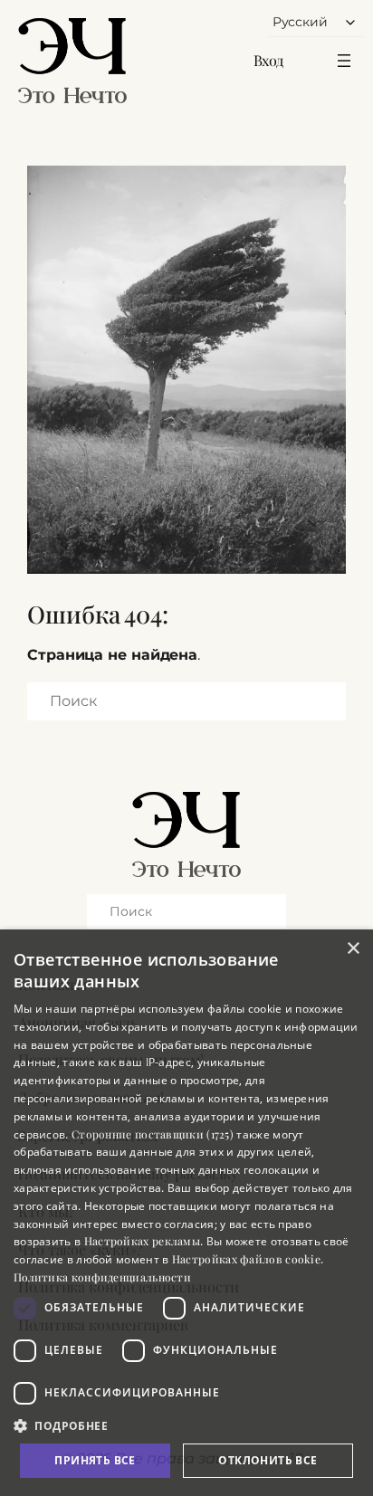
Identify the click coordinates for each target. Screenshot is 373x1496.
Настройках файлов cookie (246, 1259)
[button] (186, 1425)
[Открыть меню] (344, 60)
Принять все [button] (94, 1460)
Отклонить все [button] (267, 1460)
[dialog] (186, 1212)
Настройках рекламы (142, 1241)
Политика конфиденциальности (102, 1277)
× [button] (352, 949)
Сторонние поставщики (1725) (153, 1134)
